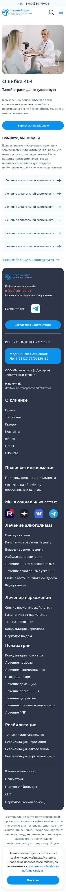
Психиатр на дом (18, 676)
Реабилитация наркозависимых (30, 756)
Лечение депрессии (20, 698)
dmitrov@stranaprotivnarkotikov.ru (28, 387)
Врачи (10, 410)
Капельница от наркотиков (26, 614)
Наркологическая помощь (25, 802)
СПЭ (8, 794)
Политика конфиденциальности (30, 477)
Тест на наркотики (19, 621)
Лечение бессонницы (22, 691)
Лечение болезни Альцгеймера (30, 705)
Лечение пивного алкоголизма (29, 563)
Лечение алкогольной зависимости (29, 180)
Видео (10, 438)
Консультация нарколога (24, 629)
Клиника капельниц (20, 771)
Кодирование (16, 585)
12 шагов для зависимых (24, 734)
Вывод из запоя (17, 535)
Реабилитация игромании (25, 742)
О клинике (16, 400)
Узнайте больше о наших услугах (28, 259)
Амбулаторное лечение (23, 556)
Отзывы (11, 453)
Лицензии (13, 417)
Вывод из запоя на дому (24, 549)
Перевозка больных (21, 786)
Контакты (12, 431)
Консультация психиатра (24, 655)
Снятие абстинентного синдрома (31, 578)
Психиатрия (14, 779)
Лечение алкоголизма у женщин (30, 571)
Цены (9, 445)
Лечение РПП (15, 712)
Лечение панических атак (25, 669)
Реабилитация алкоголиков (27, 749)
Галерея (11, 424)
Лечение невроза (19, 662)
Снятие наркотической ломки (28, 607)
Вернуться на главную (33, 125)
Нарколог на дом (18, 636)
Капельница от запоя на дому (28, 542)
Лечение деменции (20, 684)
